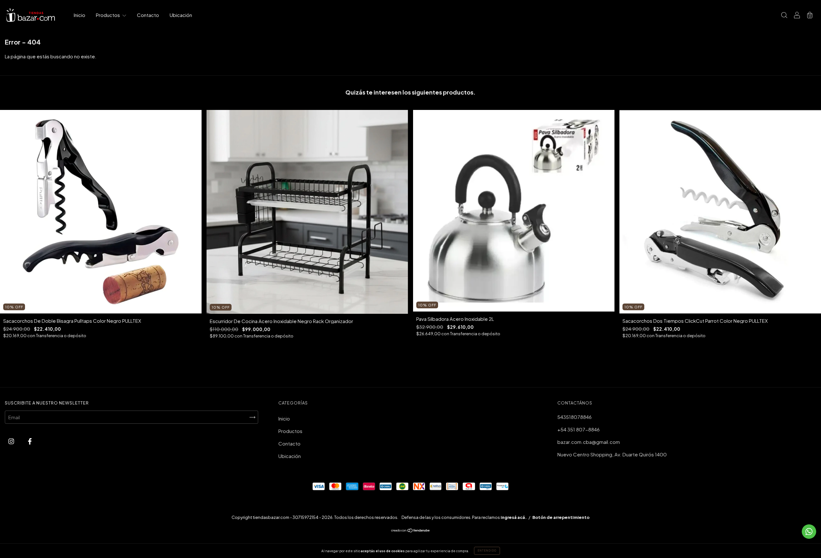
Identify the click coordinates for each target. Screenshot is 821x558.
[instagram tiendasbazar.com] (12, 441)
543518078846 (574, 417)
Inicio (79, 15)
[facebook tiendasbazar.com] (29, 441)
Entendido (487, 550)
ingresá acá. (514, 517)
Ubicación (181, 15)
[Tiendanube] (411, 531)
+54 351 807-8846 (578, 429)
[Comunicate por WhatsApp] (809, 531)
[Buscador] (784, 15)
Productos (108, 15)
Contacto (148, 15)
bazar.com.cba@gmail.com (588, 442)
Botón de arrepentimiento (560, 517)
